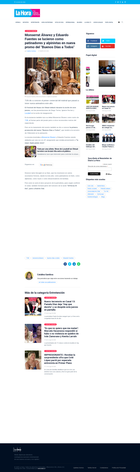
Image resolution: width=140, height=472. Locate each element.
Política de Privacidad (119, 467)
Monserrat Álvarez (49, 137)
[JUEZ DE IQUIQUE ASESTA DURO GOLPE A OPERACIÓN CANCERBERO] (92, 99)
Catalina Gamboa (31, 51)
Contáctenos (104, 467)
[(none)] (29, 276)
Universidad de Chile (94, 191)
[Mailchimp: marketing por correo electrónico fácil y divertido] (109, 175)
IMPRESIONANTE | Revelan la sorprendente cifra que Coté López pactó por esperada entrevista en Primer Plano (59, 359)
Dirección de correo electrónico (98, 166)
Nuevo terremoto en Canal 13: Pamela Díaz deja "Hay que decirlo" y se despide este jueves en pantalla (61, 305)
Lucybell (28, 113)
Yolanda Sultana (105, 188)
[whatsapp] (78, 264)
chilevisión (91, 194)
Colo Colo (90, 186)
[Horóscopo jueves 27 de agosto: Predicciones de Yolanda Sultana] (92, 118)
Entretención (35, 22)
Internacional (70, 22)
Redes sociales (92, 188)
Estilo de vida (59, 22)
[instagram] (120, 2)
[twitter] (118, 2)
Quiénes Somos (78, 467)
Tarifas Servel (92, 467)
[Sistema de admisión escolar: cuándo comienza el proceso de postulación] (96, 73)
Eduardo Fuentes (68, 258)
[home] (27, 13)
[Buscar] (122, 22)
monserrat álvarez (38, 258)
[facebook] (115, 2)
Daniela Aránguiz (93, 197)
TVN (26, 120)
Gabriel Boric (101, 186)
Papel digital (109, 22)
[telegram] (125, 2)
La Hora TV (87, 22)
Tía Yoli (106, 191)
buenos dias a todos (53, 258)
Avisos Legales (98, 22)
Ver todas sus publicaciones (47, 282)
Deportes (26, 22)
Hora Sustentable (47, 22)
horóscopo (100, 194)
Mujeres (79, 22)
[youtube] (122, 2)
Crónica (17, 22)
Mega (103, 197)
